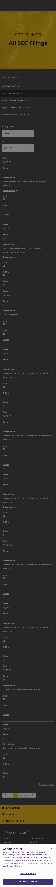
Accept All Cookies (28, 881)
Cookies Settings (28, 873)
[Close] (51, 849)
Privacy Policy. (14, 866)
